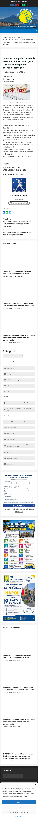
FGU (25, 24)
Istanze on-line (10, 433)
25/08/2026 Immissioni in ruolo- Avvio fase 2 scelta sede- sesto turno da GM (18, 304)
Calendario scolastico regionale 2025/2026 (17, 403)
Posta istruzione (10, 439)
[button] (35, 785)
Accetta (19, 802)
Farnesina (9, 452)
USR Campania (10, 368)
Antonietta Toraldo (7, 276)
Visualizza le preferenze (19, 812)
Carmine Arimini (8, 76)
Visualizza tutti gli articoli (19, 203)
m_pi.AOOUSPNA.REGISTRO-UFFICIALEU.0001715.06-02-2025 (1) (15, 169)
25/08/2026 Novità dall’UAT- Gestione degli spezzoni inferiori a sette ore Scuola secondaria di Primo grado (18, 756)
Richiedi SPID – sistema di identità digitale (17, 422)
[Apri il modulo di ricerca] (36, 31)
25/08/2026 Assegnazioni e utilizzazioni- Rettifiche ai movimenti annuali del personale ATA (19, 337)
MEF (7, 391)
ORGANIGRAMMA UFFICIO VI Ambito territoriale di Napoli (19, 409)
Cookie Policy (18, 816)
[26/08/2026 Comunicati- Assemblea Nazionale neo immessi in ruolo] (19, 258)
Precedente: (17, 222)
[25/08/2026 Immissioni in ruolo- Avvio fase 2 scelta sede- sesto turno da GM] (19, 290)
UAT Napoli (9, 374)
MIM (7, 385)
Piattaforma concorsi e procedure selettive (17, 380)
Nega (19, 807)
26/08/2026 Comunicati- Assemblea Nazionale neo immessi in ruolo (17, 272)
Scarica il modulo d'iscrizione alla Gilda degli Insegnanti (19, 510)
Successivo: (17, 232)
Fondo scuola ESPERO (12, 458)
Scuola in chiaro (10, 464)
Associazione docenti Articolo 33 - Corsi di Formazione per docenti (17, 445)
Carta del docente (11, 427)
